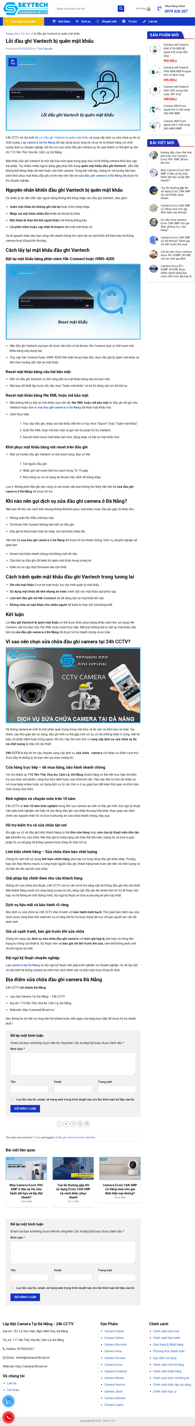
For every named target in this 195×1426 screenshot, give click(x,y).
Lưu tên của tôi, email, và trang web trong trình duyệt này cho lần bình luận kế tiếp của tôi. (75, 1099)
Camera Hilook (114, 1331)
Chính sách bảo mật (166, 1331)
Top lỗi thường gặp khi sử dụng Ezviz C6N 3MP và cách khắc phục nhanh (175, 193)
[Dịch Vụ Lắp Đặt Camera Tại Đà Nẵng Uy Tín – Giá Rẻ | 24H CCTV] (26, 8)
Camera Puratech (115, 1371)
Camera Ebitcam (115, 1398)
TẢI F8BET (71, 1399)
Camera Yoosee (114, 1358)
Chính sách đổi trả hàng (168, 1364)
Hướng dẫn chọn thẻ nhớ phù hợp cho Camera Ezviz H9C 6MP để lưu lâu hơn (176, 157)
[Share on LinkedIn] (87, 1124)
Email (57, 1082)
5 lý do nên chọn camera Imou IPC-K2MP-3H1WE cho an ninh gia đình (176, 255)
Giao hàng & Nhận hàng (168, 1344)
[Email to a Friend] (73, 1124)
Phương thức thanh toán (169, 1351)
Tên (13, 1082)
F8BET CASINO (57, 1399)
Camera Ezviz (113, 1364)
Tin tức (25, 33)
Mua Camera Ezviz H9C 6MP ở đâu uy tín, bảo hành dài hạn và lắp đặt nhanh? (175, 175)
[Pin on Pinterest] (80, 1124)
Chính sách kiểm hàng (167, 1371)
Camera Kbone (114, 1378)
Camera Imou (113, 1351)
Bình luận (17, 1049)
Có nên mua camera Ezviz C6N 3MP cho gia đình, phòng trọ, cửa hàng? (175, 225)
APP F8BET (83, 1399)
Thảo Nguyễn (45, 48)
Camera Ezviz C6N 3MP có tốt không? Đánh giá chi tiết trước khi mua (175, 241)
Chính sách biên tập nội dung (172, 1384)
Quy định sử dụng (165, 1358)
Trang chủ (12, 33)
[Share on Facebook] (59, 1124)
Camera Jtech (113, 1391)
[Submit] (121, 9)
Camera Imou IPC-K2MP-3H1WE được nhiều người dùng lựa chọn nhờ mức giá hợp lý (176, 271)
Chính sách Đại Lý (165, 1391)
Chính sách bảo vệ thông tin (171, 1378)
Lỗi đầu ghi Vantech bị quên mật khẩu (63, 137)
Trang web (105, 1082)
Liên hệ (11, 1383)
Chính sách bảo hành (166, 1338)
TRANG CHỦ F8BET (21, 1399)
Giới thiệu (13, 1390)
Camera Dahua (113, 1338)
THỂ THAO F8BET (25, 1404)
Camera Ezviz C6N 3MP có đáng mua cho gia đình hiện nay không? (175, 209)
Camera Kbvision (115, 1344)
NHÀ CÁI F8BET (40, 1399)
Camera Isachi (113, 1405)
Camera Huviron (114, 1384)
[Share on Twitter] (66, 1124)
